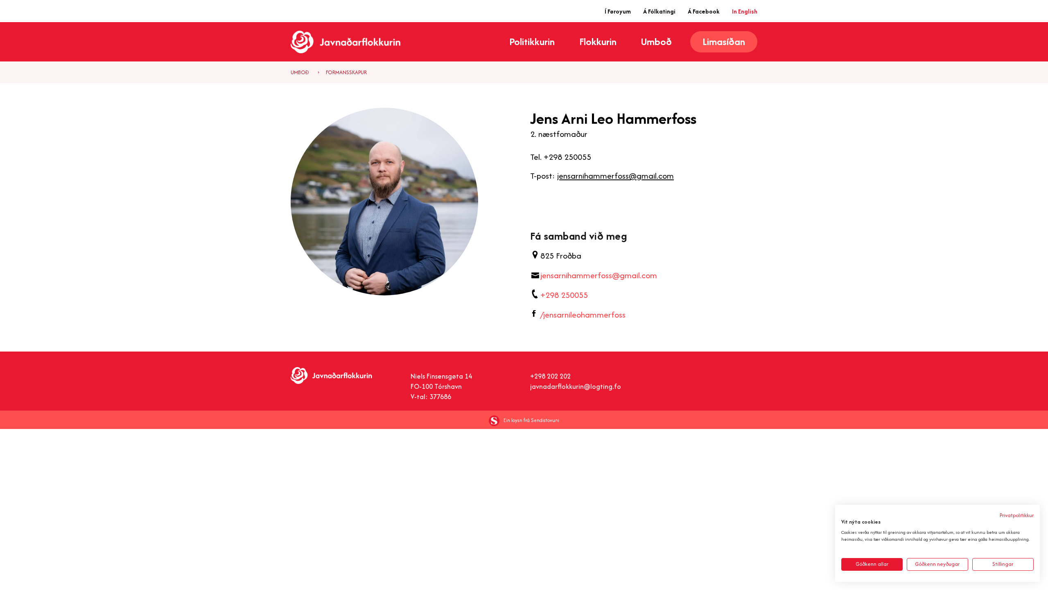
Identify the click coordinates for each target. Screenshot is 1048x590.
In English (744, 11)
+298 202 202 (550, 376)
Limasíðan (723, 41)
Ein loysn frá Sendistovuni (531, 420)
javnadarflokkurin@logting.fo (575, 386)
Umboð (656, 41)
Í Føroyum (618, 11)
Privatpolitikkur (1017, 515)
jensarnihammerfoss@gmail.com (615, 176)
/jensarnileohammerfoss (583, 314)
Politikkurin (532, 41)
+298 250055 (564, 295)
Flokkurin (598, 41)
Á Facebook (704, 11)
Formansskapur (346, 72)
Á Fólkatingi (659, 11)
